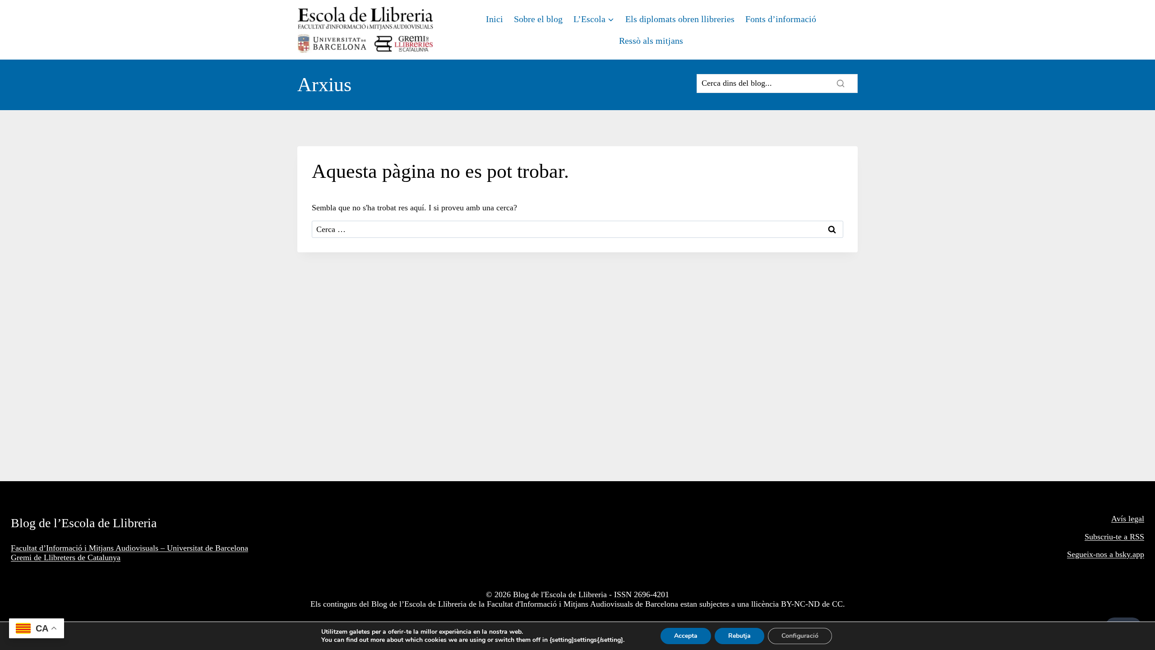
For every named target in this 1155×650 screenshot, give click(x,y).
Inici (494, 19)
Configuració (799, 635)
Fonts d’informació (780, 19)
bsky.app (1129, 554)
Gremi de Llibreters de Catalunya (65, 557)
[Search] (840, 83)
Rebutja (739, 635)
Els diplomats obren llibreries (680, 19)
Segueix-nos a (1091, 554)
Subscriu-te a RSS (1114, 536)
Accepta (686, 635)
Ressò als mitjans (651, 41)
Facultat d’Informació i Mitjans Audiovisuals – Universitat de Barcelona (129, 547)
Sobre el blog (538, 19)
